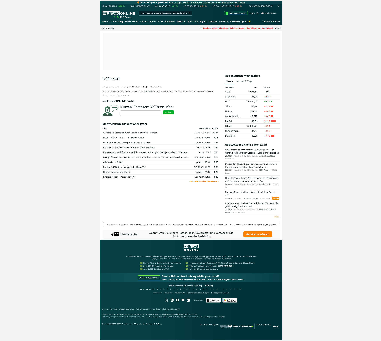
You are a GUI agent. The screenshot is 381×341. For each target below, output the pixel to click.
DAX (227, 101)
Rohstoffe (192, 21)
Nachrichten (131, 21)
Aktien (105, 21)
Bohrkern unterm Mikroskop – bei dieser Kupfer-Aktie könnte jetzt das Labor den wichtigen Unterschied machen (241, 28)
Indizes (144, 21)
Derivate (181, 21)
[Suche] (189, 13)
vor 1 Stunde (204, 147)
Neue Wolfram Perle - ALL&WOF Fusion (124, 137)
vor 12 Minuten (203, 137)
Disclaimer (168, 293)
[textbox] (140, 113)
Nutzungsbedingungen (220, 293)
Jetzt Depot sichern (149, 277)
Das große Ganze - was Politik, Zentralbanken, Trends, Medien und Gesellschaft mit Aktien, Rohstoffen (157, 157)
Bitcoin (228, 126)
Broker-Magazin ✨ (240, 21)
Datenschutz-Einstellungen (198, 293)
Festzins (223, 21)
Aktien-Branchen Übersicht (180, 285)
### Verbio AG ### (113, 162)
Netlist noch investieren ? (116, 172)
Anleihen (170, 21)
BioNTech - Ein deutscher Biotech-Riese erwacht (128, 147)
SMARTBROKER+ (226, 266)
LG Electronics (265, 184)
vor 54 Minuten (203, 157)
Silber (228, 106)
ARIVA (172, 309)
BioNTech (230, 135)
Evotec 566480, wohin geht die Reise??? (124, 167)
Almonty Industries (235, 116)
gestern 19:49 (203, 162)
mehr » (277, 217)
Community (117, 21)
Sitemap (198, 285)
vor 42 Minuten (203, 177)
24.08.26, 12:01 (202, 132)
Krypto (203, 21)
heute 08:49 (204, 152)
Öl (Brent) (230, 96)
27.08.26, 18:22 (202, 167)
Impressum (157, 293)
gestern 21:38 (203, 172)
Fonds (153, 21)
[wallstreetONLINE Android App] (229, 302)
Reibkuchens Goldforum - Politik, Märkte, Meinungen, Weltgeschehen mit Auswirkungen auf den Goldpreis (159, 152)
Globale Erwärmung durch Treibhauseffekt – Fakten (130, 132)
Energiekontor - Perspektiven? (119, 177)
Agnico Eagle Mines (267, 156)
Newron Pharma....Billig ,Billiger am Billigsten (127, 142)
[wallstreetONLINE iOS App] (213, 302)
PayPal (228, 121)
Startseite (148, 91)
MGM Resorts (264, 170)
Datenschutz (180, 293)
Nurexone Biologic (251, 198)
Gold (227, 91)
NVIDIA (228, 111)
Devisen (213, 21)
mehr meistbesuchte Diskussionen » (204, 181)
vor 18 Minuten (203, 142)
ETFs (160, 21)
